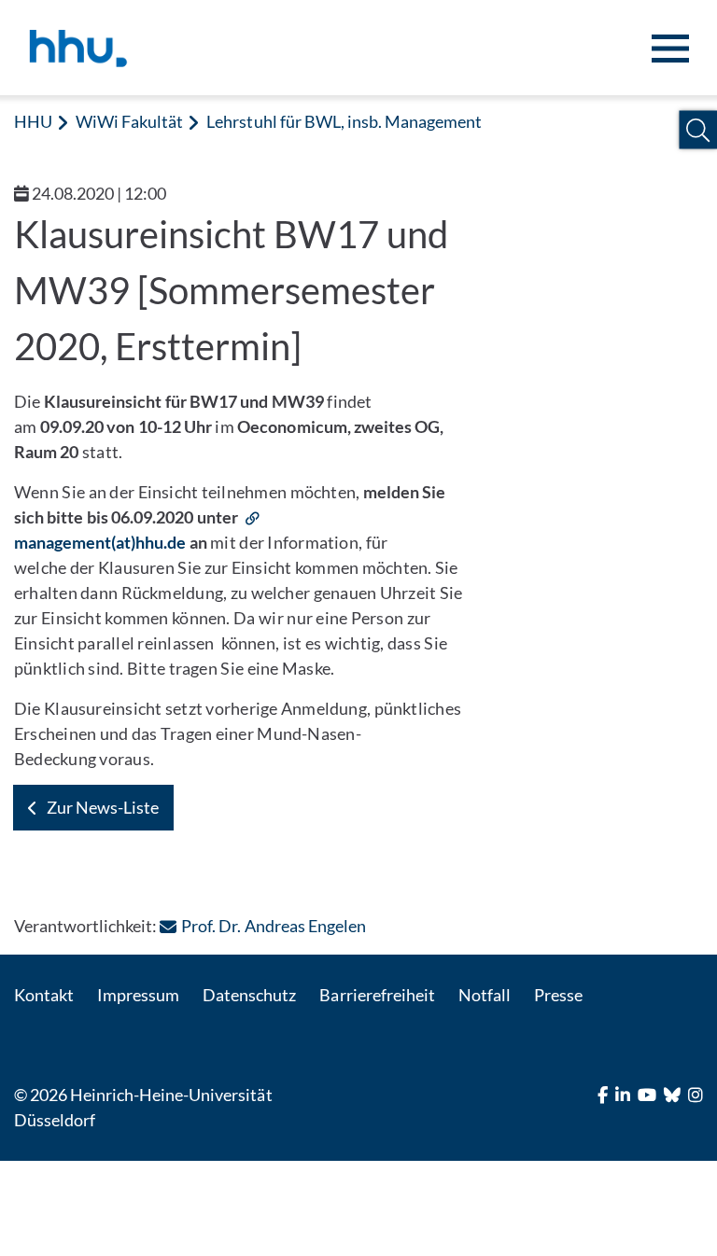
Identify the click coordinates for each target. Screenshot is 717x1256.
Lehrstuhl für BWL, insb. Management (344, 121)
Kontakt (44, 994)
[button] (698, 130)
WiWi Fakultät (129, 121)
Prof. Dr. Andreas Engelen (273, 925)
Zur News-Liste (103, 807)
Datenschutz (249, 994)
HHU (33, 121)
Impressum (138, 994)
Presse (558, 994)
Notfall (484, 994)
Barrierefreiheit (376, 994)
